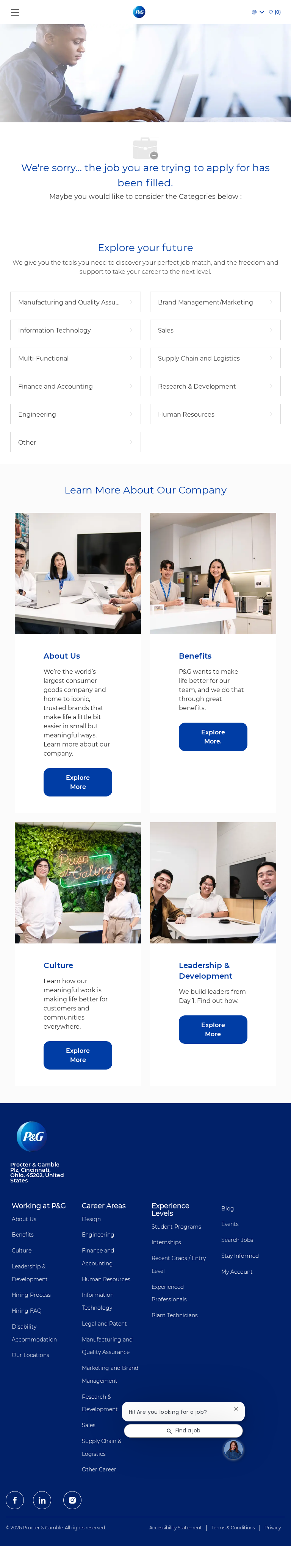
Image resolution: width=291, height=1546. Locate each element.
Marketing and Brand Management (110, 1374)
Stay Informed (240, 1255)
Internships (166, 1242)
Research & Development (100, 1403)
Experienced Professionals (169, 1293)
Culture (21, 1250)
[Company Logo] (139, 11)
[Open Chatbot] (233, 1449)
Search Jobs (237, 1240)
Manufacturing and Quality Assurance (107, 1346)
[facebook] (15, 1500)
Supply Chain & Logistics (101, 1447)
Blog (227, 1208)
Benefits (23, 1234)
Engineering (98, 1234)
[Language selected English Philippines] (258, 12)
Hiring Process (31, 1294)
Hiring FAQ (27, 1310)
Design (91, 1219)
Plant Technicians (175, 1315)
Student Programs (176, 1226)
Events (230, 1224)
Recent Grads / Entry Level (179, 1264)
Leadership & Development (30, 1273)
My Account (237, 1271)
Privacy (272, 1527)
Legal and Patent (104, 1323)
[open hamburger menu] (15, 10)
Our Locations (30, 1355)
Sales (88, 1425)
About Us (24, 1219)
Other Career (99, 1469)
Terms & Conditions (233, 1527)
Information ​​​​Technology (98, 1301)
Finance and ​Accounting (99, 1257)
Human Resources (106, 1279)
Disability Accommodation (34, 1333)
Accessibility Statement (175, 1527)
